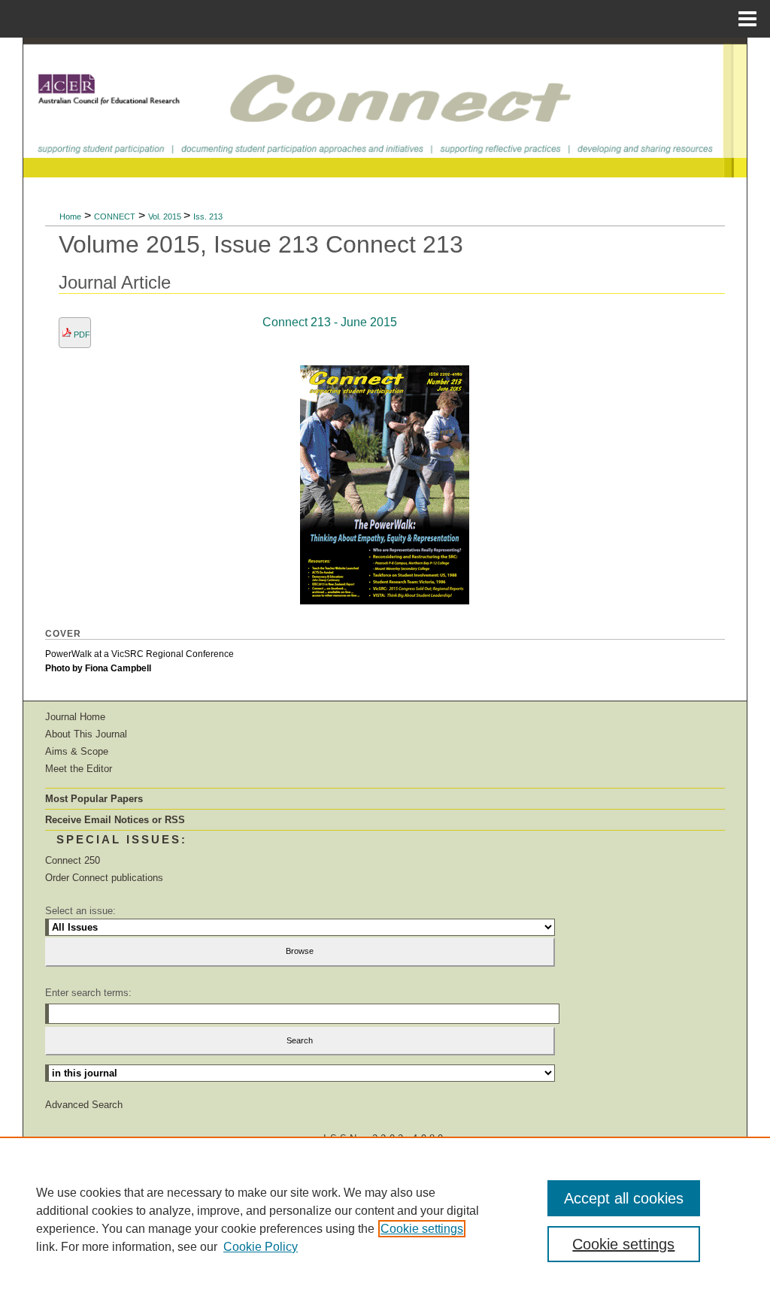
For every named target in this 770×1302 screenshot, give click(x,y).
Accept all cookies (624, 1198)
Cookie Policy (260, 1246)
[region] (385, 1219)
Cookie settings (421, 1228)
